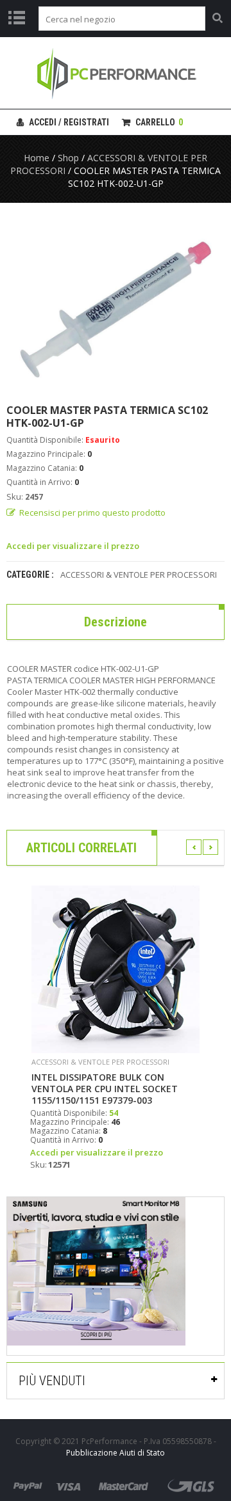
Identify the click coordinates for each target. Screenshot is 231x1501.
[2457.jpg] (115, 303)
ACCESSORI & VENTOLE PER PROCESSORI (138, 574)
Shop (68, 158)
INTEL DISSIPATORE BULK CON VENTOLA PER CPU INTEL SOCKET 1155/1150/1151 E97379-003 (104, 1089)
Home (36, 158)
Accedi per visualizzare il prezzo (72, 546)
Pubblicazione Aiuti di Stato (115, 1452)
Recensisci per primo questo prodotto (92, 512)
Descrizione (115, 622)
